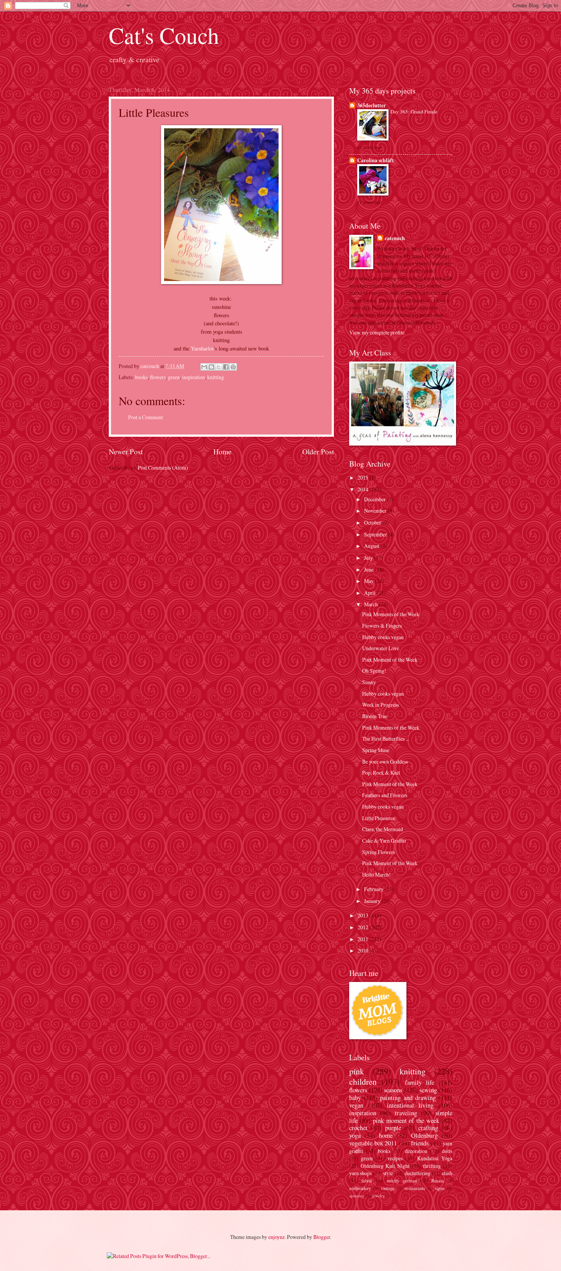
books (141, 377)
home (386, 1135)
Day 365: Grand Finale (413, 111)
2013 (363, 915)
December (375, 499)
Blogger (321, 1236)
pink (356, 1071)
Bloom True (374, 716)
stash (447, 1173)
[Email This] (204, 367)
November (376, 510)
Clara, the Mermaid (382, 829)
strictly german (402, 1180)
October (373, 522)
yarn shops (360, 1173)
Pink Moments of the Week (390, 614)
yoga (355, 1135)
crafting (428, 1128)
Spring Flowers (378, 852)
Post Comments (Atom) (163, 467)
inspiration (193, 377)
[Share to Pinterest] (233, 367)
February (374, 889)
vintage (388, 1188)
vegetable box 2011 (373, 1143)
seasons (393, 1090)
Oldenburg (424, 1135)
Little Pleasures (378, 818)
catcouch (395, 238)
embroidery (360, 1188)
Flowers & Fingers (382, 625)
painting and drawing (407, 1097)
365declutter (371, 105)
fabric (366, 1180)
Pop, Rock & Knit (381, 772)
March (371, 604)
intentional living (410, 1105)
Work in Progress (380, 704)
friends (420, 1143)
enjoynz (276, 1236)
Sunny (369, 682)
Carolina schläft (375, 160)
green (174, 377)
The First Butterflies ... (385, 738)
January (373, 900)
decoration (416, 1151)
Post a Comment (145, 417)
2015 (363, 477)
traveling (406, 1113)
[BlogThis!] (211, 367)
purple (393, 1128)
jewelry (378, 1195)
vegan (356, 1105)
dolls (447, 1151)
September (376, 534)
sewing (428, 1090)
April (370, 592)
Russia (437, 1180)
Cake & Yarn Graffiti (384, 840)
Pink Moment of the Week (390, 659)
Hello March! (376, 874)
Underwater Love (380, 648)
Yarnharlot (202, 348)
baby (355, 1097)
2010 (363, 950)
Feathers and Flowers (384, 795)
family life (419, 1082)
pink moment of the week (406, 1120)
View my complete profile (377, 332)
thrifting (432, 1165)
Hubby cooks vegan (383, 637)
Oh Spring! (374, 670)
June (369, 569)
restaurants (415, 1188)
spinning (356, 1195)
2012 (363, 927)
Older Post (318, 451)
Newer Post (126, 451)
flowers (158, 377)
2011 (363, 939)
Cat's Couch (164, 35)
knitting (215, 377)
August (372, 545)
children (363, 1081)
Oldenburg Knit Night (385, 1165)
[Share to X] (218, 367)
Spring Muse (375, 750)
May (369, 581)
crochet (358, 1128)
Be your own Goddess (385, 761)
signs (440, 1188)
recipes (395, 1158)
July (369, 557)
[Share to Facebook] (226, 367)
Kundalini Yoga (434, 1158)
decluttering (417, 1173)
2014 (363, 489)
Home (222, 451)
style (388, 1173)
